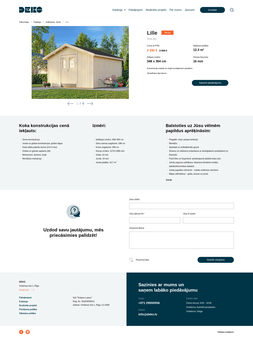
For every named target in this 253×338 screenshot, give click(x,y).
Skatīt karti (24, 290)
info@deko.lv (147, 314)
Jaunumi (189, 9)
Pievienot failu (142, 260)
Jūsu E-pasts (189, 214)
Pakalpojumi (136, 9)
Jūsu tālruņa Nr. (137, 214)
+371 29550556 (149, 303)
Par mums (175, 9)
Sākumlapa (24, 22)
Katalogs (117, 9)
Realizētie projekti (156, 9)
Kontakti (212, 10)
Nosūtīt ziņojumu (216, 259)
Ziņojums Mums (136, 228)
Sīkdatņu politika (27, 313)
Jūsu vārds (134, 199)
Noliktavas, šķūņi (53, 22)
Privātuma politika (28, 309)
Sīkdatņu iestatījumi (226, 332)
